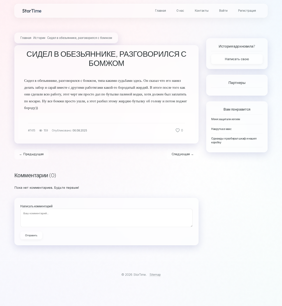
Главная (160, 10)
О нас (180, 10)
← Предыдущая (31, 154)
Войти (223, 10)
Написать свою (237, 59)
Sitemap (155, 274)
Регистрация (247, 10)
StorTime (31, 11)
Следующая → (183, 154)
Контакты (202, 10)
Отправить (31, 235)
